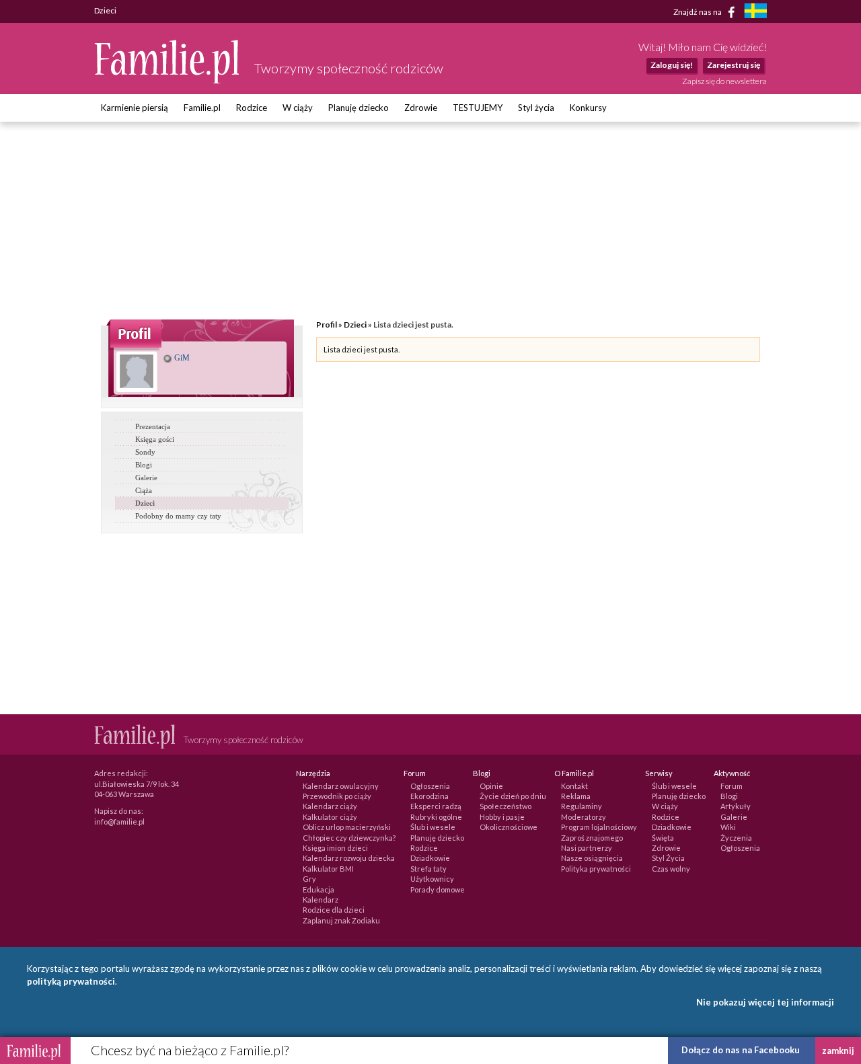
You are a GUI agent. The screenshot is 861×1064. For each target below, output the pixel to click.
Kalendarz (320, 899)
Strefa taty (428, 868)
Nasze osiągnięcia (592, 857)
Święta (663, 837)
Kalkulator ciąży (330, 816)
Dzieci (145, 503)
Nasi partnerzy (586, 847)
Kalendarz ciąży (330, 806)
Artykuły (735, 806)
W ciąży (298, 107)
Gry (309, 878)
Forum (731, 786)
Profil (326, 324)
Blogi (143, 465)
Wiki (728, 827)
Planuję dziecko (358, 107)
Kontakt (574, 786)
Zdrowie (420, 107)
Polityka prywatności (596, 868)
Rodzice (251, 107)
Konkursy (588, 107)
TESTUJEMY (477, 107)
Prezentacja (152, 426)
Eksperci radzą (435, 806)
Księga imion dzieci (335, 847)
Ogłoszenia (430, 786)
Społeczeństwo (505, 806)
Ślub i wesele (432, 827)
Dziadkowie (430, 857)
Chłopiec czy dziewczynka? (349, 837)
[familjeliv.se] (755, 12)
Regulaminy (581, 806)
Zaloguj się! (671, 65)
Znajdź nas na (698, 11)
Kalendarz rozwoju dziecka (349, 857)
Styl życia (536, 107)
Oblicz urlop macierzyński (347, 827)
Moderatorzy (583, 816)
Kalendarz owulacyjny (341, 786)
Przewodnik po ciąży (337, 796)
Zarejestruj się (733, 65)
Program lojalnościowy (599, 827)
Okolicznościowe (508, 827)
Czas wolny (671, 868)
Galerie (146, 477)
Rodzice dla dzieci (334, 909)
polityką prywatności (71, 981)
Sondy (145, 452)
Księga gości (154, 439)
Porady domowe (437, 889)
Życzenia (736, 837)
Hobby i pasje (502, 816)
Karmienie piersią (134, 107)
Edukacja (318, 889)
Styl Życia (668, 857)
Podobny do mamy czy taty (178, 516)
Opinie (491, 786)
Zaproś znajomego (592, 837)
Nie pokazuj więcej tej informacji (765, 1002)
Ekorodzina (429, 796)
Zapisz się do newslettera (724, 81)
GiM (181, 358)
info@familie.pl (119, 821)
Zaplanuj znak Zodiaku (341, 920)
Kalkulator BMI (328, 868)
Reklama (576, 796)
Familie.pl (202, 107)
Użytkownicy (432, 878)
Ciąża (143, 490)
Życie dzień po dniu (513, 796)
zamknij (838, 1050)
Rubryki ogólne (436, 816)
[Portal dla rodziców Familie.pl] (167, 80)
